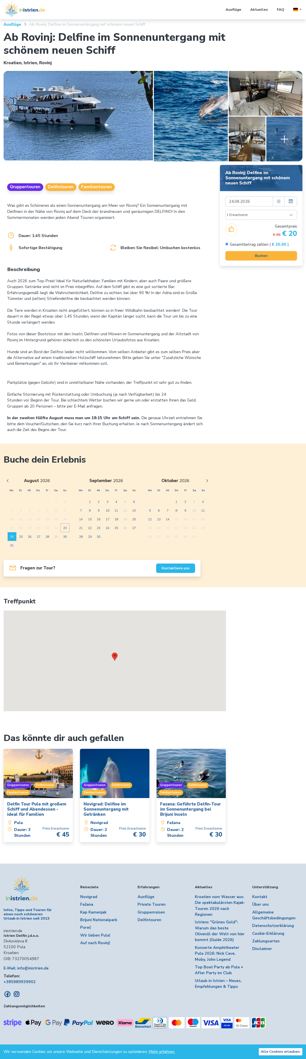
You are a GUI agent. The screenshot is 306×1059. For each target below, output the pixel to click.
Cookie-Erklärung (268, 933)
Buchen (261, 255)
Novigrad (88, 896)
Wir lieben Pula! (95, 935)
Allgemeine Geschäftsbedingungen (273, 915)
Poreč (85, 927)
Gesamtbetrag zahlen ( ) (259, 244)
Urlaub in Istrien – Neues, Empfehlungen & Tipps (218, 983)
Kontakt (259, 896)
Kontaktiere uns (176, 568)
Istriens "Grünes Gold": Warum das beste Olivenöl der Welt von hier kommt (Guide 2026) (220, 930)
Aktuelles (259, 9)
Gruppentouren (25, 187)
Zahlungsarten (266, 941)
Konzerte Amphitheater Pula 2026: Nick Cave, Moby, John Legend (217, 953)
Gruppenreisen (151, 912)
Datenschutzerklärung (273, 925)
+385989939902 (20, 981)
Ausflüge (233, 9)
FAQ (280, 9)
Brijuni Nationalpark (98, 919)
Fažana (86, 904)
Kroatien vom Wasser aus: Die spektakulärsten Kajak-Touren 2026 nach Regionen (220, 905)
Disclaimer (262, 948)
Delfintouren (60, 187)
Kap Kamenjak (93, 912)
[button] (297, 9)
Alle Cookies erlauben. (280, 1051)
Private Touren (152, 904)
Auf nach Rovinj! (95, 943)
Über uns (260, 904)
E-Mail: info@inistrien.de (26, 968)
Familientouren (96, 187)
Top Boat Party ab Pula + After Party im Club (219, 970)
